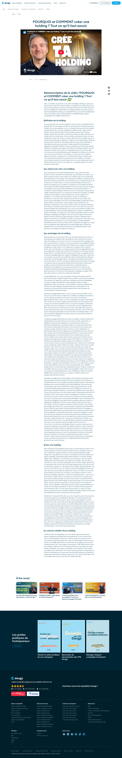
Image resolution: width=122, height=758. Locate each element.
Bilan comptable (15, 713)
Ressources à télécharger (29, 9)
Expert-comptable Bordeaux (44, 706)
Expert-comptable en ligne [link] (18, 706)
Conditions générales (27, 751)
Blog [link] (89, 706)
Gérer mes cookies (68, 751)
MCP (12, 742)
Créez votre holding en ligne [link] (70, 719)
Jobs (12, 735)
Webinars (41, 9)
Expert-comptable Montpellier (45, 717)
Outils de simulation (13, 9)
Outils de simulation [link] (93, 708)
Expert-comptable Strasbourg (45, 724)
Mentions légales (15, 751)
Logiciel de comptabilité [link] (17, 719)
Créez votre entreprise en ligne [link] (71, 706)
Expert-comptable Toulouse (44, 726)
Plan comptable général (94, 715)
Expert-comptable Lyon (43, 713)
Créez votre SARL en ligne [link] (69, 713)
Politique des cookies (56, 751)
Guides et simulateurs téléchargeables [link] (98, 710)
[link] (105, 3)
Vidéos (48, 9)
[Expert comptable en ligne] (6, 3)
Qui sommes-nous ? (16, 733)
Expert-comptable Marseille (44, 715)
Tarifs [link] (12, 722)
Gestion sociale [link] (15, 710)
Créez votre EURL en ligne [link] (69, 715)
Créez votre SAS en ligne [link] (69, 710)
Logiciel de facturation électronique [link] (21, 717)
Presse (13, 740)
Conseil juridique (16, 715)
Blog (4, 9)
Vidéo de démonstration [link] (94, 719)
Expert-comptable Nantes (44, 719)
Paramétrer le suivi (89, 751)
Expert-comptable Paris (43, 722)
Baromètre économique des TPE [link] (97, 722)
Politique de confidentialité (42, 751)
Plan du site (78, 751)
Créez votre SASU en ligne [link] (69, 708)
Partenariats (14, 738)
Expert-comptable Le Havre (44, 708)
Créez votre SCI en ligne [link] (69, 717)
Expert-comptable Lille (43, 710)
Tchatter (39, 733)
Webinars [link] (90, 713)
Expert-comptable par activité (19, 708)
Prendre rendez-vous (42, 735)
